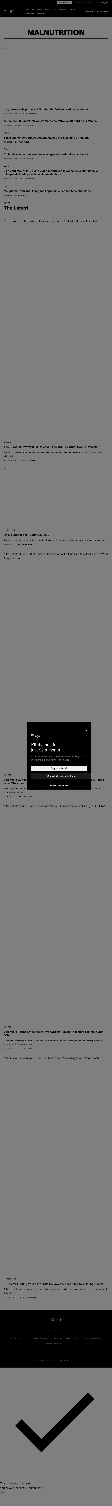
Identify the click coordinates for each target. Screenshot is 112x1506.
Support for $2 (59, 768)
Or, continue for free (59, 785)
